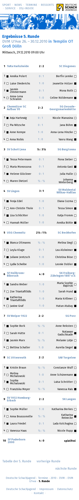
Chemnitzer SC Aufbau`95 (16, 108)
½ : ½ (41, 181)
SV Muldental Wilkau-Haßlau (66, 191)
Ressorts (47, 5)
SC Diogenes (67, 66)
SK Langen (69, 399)
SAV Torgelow (67, 357)
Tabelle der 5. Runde (16, 461)
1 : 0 (41, 83)
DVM (62, 478)
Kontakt (39, 493)
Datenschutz (65, 489)
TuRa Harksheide (18, 66)
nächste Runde (66, 468)
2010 (53, 478)
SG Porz (70, 316)
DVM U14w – (24, 41)
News (18, 5)
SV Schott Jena (16, 149)
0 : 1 (41, 76)
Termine (31, 5)
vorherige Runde (48, 461)
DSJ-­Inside (26, 8)
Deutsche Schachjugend (20, 478)
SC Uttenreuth (16, 357)
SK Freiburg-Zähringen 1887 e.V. (63, 274)
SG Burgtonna (67, 149)
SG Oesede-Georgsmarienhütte (62, 108)
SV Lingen (13, 191)
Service (10, 8)
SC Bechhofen (67, 232)
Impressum (46, 489)
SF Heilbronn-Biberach (16, 274)
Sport (6, 5)
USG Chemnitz (16, 232)
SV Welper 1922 (17, 316)
